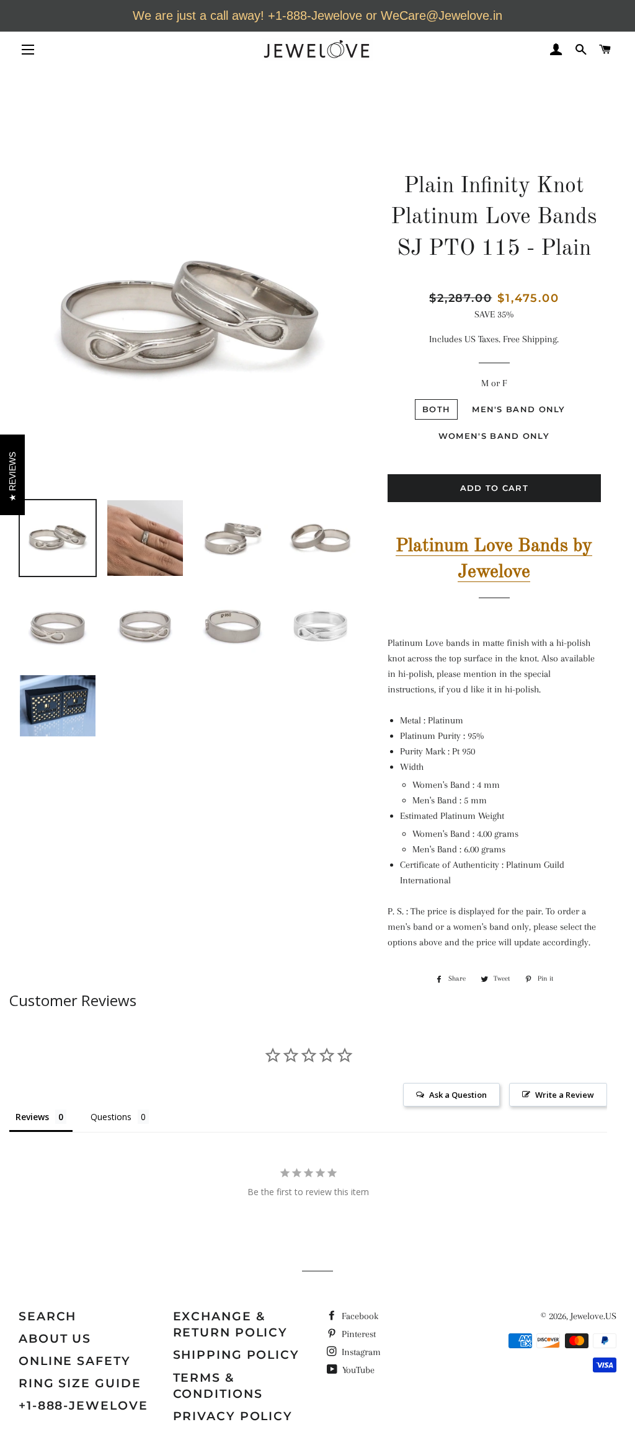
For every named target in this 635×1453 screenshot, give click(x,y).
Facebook (358, 1316)
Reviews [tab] (32, 1117)
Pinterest (357, 1334)
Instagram (360, 1352)
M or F (494, 383)
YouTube (357, 1370)
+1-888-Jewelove (83, 1405)
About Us (55, 1339)
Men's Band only (519, 409)
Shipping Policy (236, 1355)
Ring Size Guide (80, 1383)
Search (47, 1316)
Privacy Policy (233, 1416)
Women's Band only (493, 436)
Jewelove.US (593, 1316)
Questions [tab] (111, 1117)
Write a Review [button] (564, 1094)
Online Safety (75, 1361)
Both (436, 409)
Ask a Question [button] (458, 1094)
